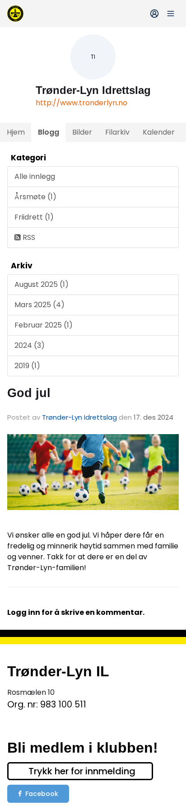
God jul (29, 393)
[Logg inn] (154, 13)
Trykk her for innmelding (81, 771)
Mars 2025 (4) (39, 305)
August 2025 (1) (41, 284)
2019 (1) (27, 366)
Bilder (82, 132)
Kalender (159, 132)
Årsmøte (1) (35, 197)
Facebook (41, 793)
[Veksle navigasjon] (171, 13)
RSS (28, 237)
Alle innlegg (34, 176)
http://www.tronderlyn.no (81, 103)
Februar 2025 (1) (43, 325)
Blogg (48, 132)
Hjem (16, 132)
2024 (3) (29, 345)
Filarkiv (117, 132)
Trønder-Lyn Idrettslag (79, 417)
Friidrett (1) (34, 217)
